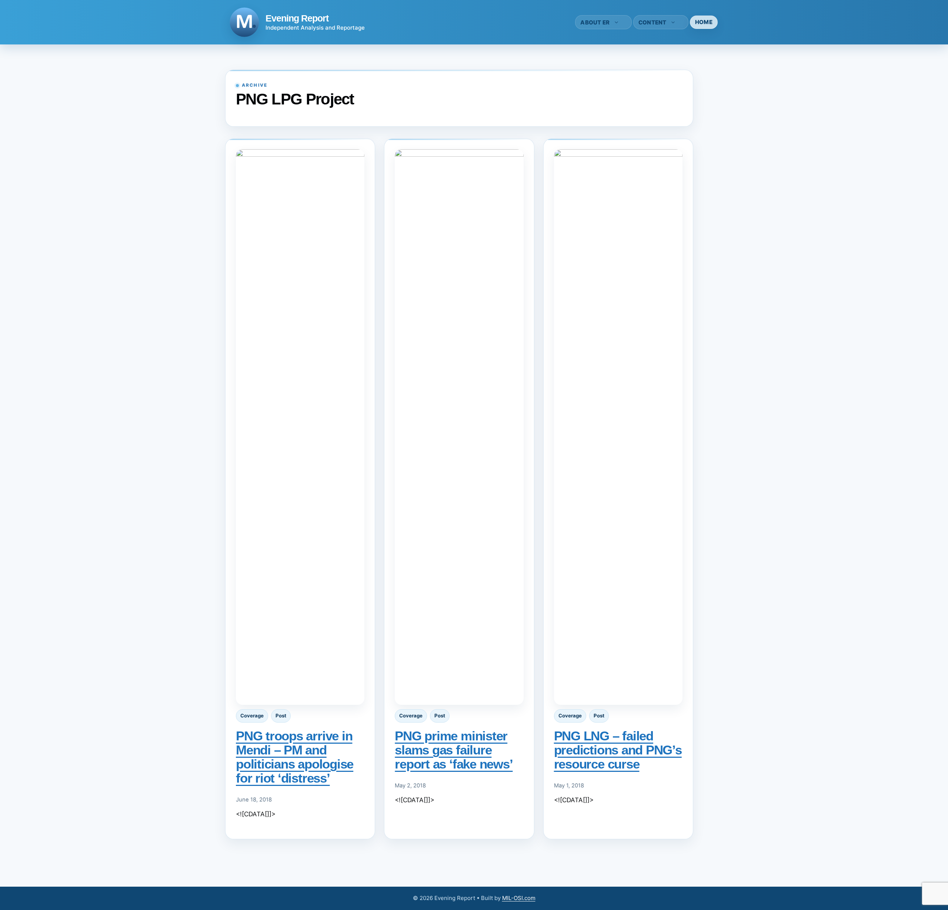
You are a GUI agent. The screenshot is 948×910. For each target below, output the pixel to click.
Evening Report (297, 18)
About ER (595, 22)
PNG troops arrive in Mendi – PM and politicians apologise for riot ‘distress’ (294, 757)
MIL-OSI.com (518, 897)
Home (703, 22)
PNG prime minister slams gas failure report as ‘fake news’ (454, 750)
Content (652, 22)
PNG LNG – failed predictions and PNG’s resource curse (618, 750)
